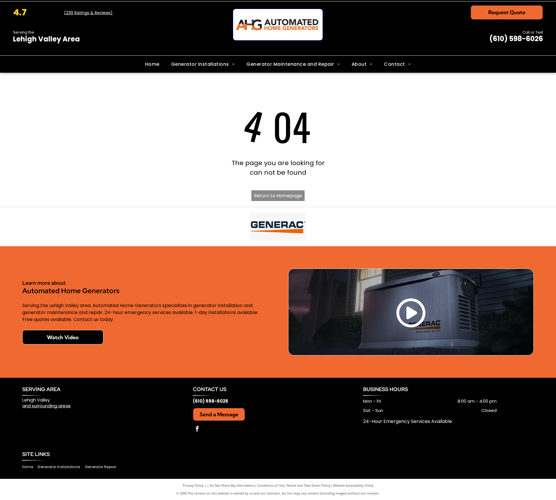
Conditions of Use (270, 485)
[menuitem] (152, 64)
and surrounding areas (46, 406)
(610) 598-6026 (516, 38)
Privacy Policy (193, 485)
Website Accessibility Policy (353, 485)
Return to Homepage (278, 195)
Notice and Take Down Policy (308, 485)
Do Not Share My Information (232, 485)
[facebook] (197, 429)
